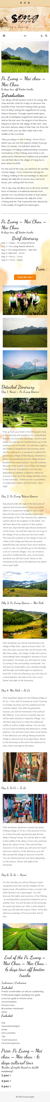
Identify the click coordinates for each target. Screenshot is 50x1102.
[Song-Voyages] (25, 18)
